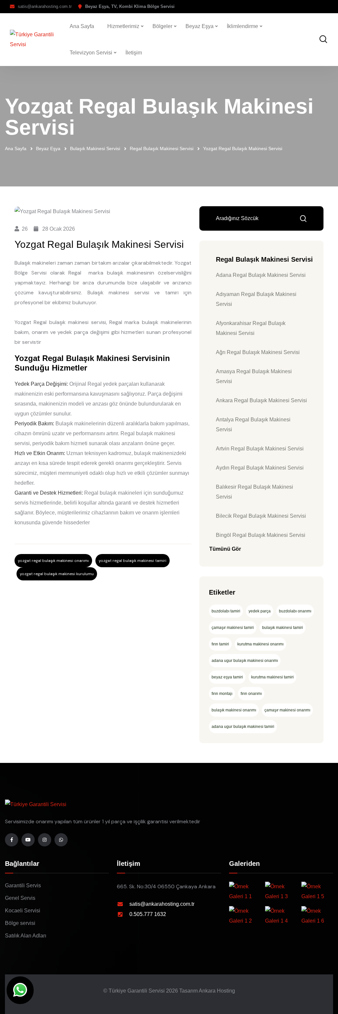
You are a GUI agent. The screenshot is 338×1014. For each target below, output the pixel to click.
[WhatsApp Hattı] (61, 839)
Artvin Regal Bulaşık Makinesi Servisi (260, 448)
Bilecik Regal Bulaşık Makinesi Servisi (261, 516)
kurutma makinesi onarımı (260, 644)
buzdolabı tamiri (226, 611)
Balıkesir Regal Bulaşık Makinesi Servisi (254, 492)
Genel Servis (20, 898)
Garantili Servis (23, 885)
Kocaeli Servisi (22, 910)
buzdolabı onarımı (295, 611)
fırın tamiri (220, 644)
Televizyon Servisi (91, 52)
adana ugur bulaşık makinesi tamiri (243, 726)
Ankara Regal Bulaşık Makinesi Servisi (261, 400)
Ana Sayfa (82, 26)
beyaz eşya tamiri (227, 677)
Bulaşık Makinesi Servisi (95, 148)
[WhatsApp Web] (20, 990)
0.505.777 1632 (147, 914)
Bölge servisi (20, 923)
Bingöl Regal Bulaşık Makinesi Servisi (260, 535)
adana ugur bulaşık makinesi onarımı (245, 660)
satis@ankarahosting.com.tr (45, 6)
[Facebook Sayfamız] (11, 839)
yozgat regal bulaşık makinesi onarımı (53, 560)
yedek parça (260, 611)
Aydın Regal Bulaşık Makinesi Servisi (260, 468)
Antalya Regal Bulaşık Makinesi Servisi (253, 424)
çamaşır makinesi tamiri (233, 627)
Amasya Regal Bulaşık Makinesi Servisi (254, 376)
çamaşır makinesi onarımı (287, 710)
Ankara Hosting (217, 991)
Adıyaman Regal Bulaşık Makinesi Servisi (256, 299)
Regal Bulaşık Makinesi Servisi (161, 148)
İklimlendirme (242, 26)
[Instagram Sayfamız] (44, 839)
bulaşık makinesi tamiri (282, 627)
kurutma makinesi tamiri (272, 677)
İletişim (133, 52)
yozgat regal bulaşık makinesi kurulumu (57, 573)
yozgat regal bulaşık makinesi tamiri (132, 560)
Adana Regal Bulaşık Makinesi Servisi (261, 275)
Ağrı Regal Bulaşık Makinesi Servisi (258, 352)
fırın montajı (222, 693)
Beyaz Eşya (200, 26)
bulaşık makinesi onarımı (234, 710)
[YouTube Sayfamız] (28, 839)
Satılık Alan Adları (25, 935)
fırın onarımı (251, 693)
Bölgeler (162, 26)
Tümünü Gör (225, 549)
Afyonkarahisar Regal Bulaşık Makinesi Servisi (251, 328)
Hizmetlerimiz (123, 26)
